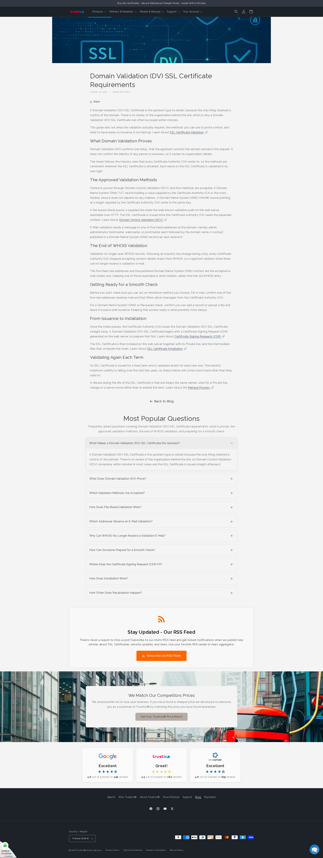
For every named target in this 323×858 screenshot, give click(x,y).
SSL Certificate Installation (165, 348)
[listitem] (161, 453)
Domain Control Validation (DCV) (141, 219)
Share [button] (96, 101)
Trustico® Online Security (89, 850)
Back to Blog (164, 401)
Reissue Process (199, 387)
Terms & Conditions (132, 850)
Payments (210, 797)
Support (187, 797)
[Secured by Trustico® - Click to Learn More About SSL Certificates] (8, 849)
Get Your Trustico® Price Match (161, 716)
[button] (99, 11)
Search (111, 797)
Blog (198, 797)
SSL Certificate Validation (187, 132)
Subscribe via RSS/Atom (164, 655)
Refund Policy (177, 850)
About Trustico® (150, 797)
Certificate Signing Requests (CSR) (198, 336)
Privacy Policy (112, 850)
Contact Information (156, 850)
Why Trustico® (128, 797)
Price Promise (171, 797)
